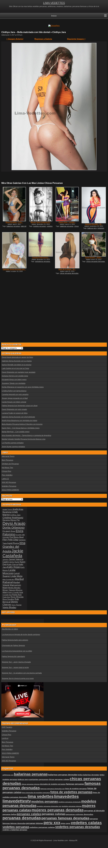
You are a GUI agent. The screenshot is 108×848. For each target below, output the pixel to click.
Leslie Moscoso (9, 572)
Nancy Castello (13, 592)
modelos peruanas (39, 226)
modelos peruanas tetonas (72, 806)
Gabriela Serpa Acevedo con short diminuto (18, 417)
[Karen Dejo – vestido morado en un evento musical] (67, 204)
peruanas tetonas (34, 823)
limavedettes (66, 796)
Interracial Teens (8, 456)
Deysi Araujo (14, 523)
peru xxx (52, 822)
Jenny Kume (14, 562)
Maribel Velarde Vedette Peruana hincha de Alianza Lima (23, 439)
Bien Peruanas (7, 460)
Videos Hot (10, 625)
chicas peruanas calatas (59, 779)
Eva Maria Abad (17, 537)
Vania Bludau (9, 607)
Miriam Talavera (9, 590)
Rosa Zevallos (8, 599)
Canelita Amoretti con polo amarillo (15, 395)
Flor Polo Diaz (10, 539)
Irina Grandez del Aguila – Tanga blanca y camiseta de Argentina (26, 436)
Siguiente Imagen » (76, 39)
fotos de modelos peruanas (76, 789)
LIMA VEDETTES (54, 3)
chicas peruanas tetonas (31, 784)
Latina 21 (5, 479)
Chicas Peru (6, 471)
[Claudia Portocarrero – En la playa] (41, 244)
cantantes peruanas (38, 779)
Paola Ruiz (17, 594)
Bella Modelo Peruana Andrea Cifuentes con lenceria (22, 424)
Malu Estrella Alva (8, 579)
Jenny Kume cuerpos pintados (13, 447)
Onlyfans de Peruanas (10, 464)
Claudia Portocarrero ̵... (41, 257)
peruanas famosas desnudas (65, 818)
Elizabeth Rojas (9, 531)
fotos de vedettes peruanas (71, 792)
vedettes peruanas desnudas (77, 827)
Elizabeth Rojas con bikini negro (14, 380)
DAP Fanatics (7, 727)
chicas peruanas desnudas (68, 227)
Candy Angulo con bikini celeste (14, 402)
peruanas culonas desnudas (79, 814)
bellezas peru (92, 228)
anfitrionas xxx (8, 775)
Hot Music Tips (7, 468)
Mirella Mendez (14, 588)
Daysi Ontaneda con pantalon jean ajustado (18, 372)
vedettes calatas (86, 823)
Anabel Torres (7, 509)
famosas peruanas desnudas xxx (52, 789)
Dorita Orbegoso (14, 527)
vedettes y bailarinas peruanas (15, 830)
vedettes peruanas (16, 827)
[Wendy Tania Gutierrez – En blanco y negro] (41, 204)
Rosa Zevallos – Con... (14, 222)
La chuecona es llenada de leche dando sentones (21, 635)
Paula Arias (6, 597)
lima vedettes (41, 796)
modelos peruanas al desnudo (69, 802)
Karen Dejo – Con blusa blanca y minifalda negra (21, 428)
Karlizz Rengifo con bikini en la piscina (16, 365)
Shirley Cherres (10, 603)
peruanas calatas (29, 814)
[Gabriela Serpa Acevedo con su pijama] (14, 250)
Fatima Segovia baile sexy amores (15, 640)
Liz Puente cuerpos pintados (13, 443)
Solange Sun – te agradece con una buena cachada (22, 673)
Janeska (5, 559)
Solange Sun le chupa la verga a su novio (18, 679)
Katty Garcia (12, 564)
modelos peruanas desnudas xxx (49, 806)
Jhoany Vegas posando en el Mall (15, 398)
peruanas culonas (53, 814)
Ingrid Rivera (13, 543)
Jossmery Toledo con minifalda (13, 383)
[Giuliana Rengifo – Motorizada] (94, 205)
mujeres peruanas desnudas (58, 810)
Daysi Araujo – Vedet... (93, 257)
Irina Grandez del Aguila (14, 547)
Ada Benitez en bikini (10, 629)
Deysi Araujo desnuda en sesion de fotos (17, 357)
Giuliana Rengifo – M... (93, 224)
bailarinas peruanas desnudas (62, 775)
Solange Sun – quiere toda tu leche (15, 668)
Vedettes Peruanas (9, 486)
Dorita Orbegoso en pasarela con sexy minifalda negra (23, 387)
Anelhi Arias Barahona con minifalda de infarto (19, 421)
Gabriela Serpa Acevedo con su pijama (17, 361)
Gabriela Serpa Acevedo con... (14, 269)
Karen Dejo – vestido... (67, 222)
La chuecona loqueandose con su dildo (17, 651)
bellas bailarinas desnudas (88, 775)
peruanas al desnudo (94, 811)
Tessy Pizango (16, 605)
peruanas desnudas (22, 818)
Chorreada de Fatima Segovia (13, 646)
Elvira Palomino (13, 532)
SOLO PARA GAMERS (10, 490)
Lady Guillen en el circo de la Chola (15, 368)
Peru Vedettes (7, 475)
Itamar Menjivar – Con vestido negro (16, 432)
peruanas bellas (9, 814)
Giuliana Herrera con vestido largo (15, 376)
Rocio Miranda (17, 597)
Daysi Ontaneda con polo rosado (14, 409)
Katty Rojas (13, 567)
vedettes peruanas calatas (42, 827)
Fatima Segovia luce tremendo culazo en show (20, 406)
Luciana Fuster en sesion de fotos (15, 413)
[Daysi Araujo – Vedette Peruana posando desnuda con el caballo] (94, 244)
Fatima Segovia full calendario (13, 657)
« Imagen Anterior (14, 39)
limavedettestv (17, 801)
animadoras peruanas (42, 261)
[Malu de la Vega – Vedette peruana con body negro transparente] (67, 250)
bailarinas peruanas (13, 226)
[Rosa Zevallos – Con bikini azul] (14, 204)
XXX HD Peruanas (9, 482)
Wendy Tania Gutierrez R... (41, 222)
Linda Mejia (16, 576)
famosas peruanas (75, 784)
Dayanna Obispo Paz (11, 520)
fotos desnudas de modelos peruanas (36, 792)
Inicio (54, 16)
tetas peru (65, 823)
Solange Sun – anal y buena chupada (16, 662)
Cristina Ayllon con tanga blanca (14, 391)
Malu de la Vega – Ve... (67, 269)
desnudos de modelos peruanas (53, 784)
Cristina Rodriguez (13, 517)
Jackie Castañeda (13, 553)
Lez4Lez (5, 738)
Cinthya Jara (15, 515)
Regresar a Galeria (43, 39)
